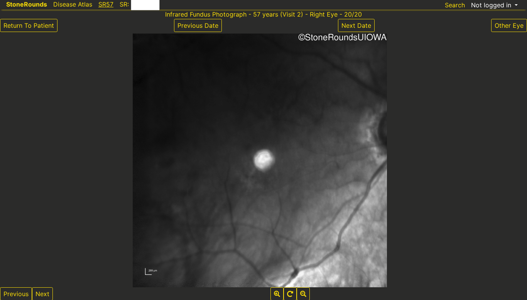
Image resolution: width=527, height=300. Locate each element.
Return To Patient (28, 25)
